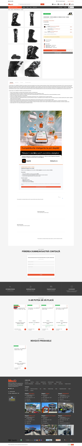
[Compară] (71, 50)
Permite (72, 444)
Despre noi (50, 383)
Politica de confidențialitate (29, 383)
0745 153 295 (28, 399)
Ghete (56, 388)
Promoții (60, 7)
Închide (69, 444)
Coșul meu (32, 382)
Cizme (22, 9)
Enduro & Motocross (17, 9)
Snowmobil (26, 390)
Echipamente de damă (62, 388)
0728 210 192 (61, 399)
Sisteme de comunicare (33, 388)
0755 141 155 (45, 399)
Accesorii (32, 390)
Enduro (69, 388)
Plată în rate (44, 383)
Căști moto (26, 388)
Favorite (37, 382)
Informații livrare (37, 383)
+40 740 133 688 (28, 421)
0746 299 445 (45, 421)
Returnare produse (51, 382)
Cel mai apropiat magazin (61, 1)
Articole (65, 7)
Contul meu (26, 382)
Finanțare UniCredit (68, 383)
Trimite (41, 274)
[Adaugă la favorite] (67, 50)
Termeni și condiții (58, 382)
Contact (55, 383)
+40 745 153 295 (12, 391)
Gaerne (12, 9)
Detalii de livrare (54, 50)
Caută (42, 4)
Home (9, 9)
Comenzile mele (43, 382)
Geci (40, 388)
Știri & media (61, 383)
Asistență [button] (71, 7)
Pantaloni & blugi (50, 388)
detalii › (71, 26)
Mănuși (45, 388)
